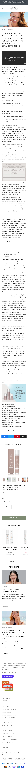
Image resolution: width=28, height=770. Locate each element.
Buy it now (14, 518)
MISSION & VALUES (8, 725)
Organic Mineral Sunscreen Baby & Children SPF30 (9, 549)
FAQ (3, 704)
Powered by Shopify (18, 760)
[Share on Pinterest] (17, 436)
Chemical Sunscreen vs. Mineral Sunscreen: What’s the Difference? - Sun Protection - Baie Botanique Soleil (13, 634)
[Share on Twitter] (11, 436)
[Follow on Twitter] (6, 752)
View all (14, 561)
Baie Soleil (10, 378)
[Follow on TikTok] (22, 752)
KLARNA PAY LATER (8, 745)
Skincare (4, 586)
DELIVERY (5, 701)
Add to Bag (14, 513)
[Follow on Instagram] (10, 752)
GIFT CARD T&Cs (7, 731)
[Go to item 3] (14, 479)
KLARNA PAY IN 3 (7, 742)
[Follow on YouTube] (18, 752)
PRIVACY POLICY (7, 736)
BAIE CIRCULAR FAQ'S (9, 715)
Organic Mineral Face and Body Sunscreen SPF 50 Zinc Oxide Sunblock (13, 487)
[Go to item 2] (9, 479)
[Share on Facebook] (5, 436)
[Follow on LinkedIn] (2, 754)
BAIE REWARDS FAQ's (9, 709)
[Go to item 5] (23, 479)
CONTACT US (6, 698)
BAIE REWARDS (7, 706)
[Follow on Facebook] (2, 752)
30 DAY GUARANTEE (8, 718)
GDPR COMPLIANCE (8, 734)
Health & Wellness (7, 29)
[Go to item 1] (4, 479)
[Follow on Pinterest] (14, 752)
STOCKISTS (5, 748)
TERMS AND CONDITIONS (10, 739)
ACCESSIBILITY (6, 728)
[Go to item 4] (18, 479)
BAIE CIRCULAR (7, 712)
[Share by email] (23, 436)
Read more (5, 606)
